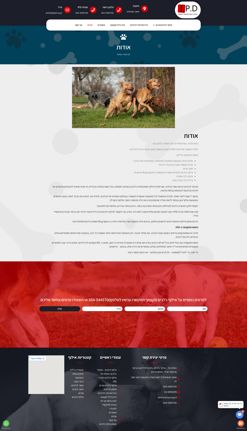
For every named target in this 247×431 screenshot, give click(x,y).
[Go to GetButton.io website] (241, 428)
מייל (60, 7)
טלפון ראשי (108, 7)
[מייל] (67, 10)
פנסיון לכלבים (110, 389)
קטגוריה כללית (76, 370)
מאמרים (101, 24)
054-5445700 (107, 12)
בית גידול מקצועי (117, 24)
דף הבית (126, 54)
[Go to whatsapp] (6, 423)
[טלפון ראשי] (119, 10)
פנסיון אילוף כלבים (108, 424)
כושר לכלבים (77, 385)
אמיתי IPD (83, 7)
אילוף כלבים (77, 397)
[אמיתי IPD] (93, 10)
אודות (89, 24)
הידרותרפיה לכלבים (139, 24)
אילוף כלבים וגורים (164, 24)
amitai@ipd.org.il (54, 12)
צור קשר (78, 24)
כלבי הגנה (78, 381)
